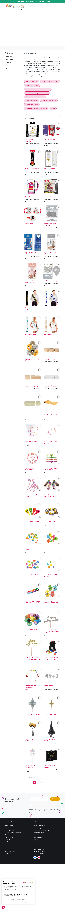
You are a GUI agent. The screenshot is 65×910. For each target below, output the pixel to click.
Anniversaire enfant (31, 81)
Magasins (36, 842)
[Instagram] (38, 857)
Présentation (37, 835)
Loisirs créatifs (9, 839)
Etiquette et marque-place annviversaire (37, 93)
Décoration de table (10, 830)
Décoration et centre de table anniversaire (38, 89)
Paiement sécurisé (38, 832)
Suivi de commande (10, 851)
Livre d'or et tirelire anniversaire (35, 97)
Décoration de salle (10, 828)
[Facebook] (35, 857)
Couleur (7, 72)
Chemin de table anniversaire (49, 81)
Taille (6, 69)
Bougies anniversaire (32, 104)
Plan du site (36, 839)
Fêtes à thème (9, 837)
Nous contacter (37, 837)
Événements (8, 835)
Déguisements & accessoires (13, 832)
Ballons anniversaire (32, 101)
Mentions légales (38, 828)
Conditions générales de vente (41, 830)
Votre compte (9, 847)
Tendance (7, 842)
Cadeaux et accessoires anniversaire (36, 108)
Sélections (8, 63)
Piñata (53, 108)
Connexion (8, 853)
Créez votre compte (10, 856)
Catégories (8, 57)
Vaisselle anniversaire (32, 85)
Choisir (46, 114)
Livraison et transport (39, 826)
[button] (50, 5)
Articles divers (9, 826)
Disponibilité (9, 60)
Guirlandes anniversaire (49, 101)
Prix (6, 66)
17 (49, 782)
